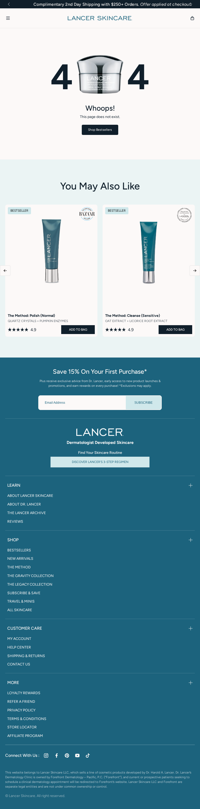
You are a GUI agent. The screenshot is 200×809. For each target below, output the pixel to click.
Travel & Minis (21, 601)
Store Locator (22, 727)
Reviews (15, 522)
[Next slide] (195, 270)
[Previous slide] (5, 270)
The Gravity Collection (30, 576)
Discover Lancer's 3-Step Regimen (100, 462)
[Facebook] (56, 755)
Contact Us (18, 664)
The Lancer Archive (26, 513)
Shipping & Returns (26, 656)
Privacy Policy (21, 710)
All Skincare (19, 610)
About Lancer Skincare (30, 496)
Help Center (19, 647)
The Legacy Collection (29, 584)
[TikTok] (87, 755)
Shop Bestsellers (100, 130)
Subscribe (143, 402)
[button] (8, 4)
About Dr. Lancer (24, 504)
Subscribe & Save (23, 593)
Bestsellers (19, 550)
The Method (19, 567)
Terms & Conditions (26, 719)
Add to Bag (78, 329)
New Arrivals (20, 559)
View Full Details (51, 332)
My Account (19, 639)
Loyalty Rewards (23, 693)
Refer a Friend (21, 702)
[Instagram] (46, 755)
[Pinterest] (67, 755)
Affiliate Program (25, 736)
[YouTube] (77, 755)
